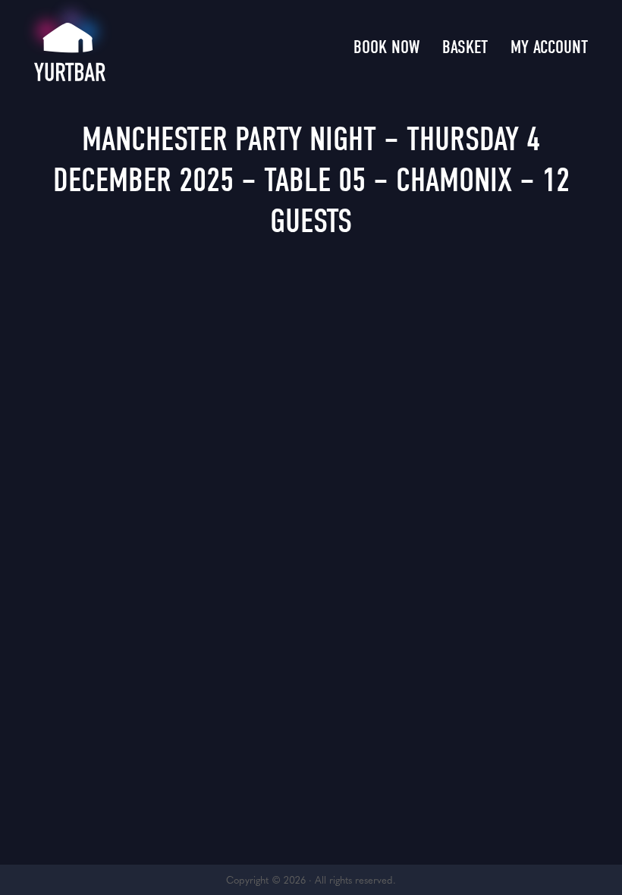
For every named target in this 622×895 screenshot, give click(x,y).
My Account (549, 47)
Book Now (386, 47)
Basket (465, 47)
